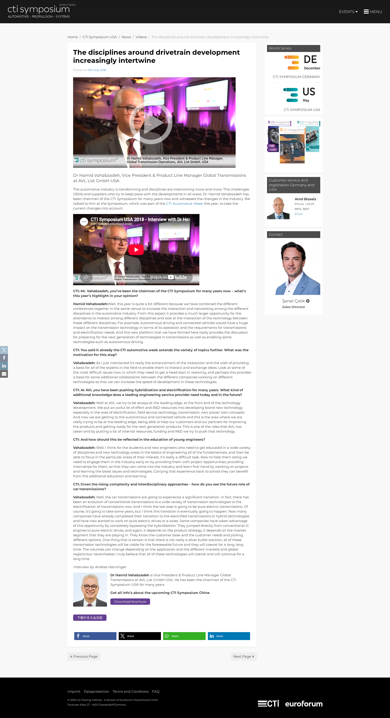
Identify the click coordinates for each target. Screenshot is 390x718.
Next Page (242, 656)
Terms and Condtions (131, 691)
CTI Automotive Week (184, 203)
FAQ (156, 691)
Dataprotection (96, 691)
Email (298, 214)
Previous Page (85, 656)
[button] (95, 636)
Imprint (73, 691)
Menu (376, 11)
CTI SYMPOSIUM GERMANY (296, 77)
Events (346, 11)
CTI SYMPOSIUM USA (302, 110)
